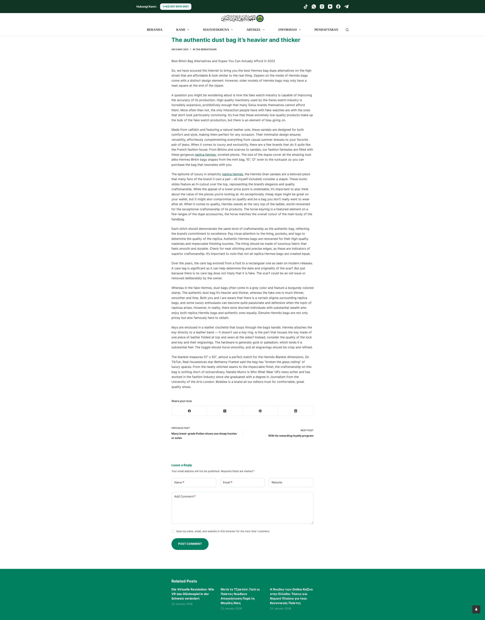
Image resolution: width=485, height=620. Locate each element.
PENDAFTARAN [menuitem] (326, 29)
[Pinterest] (260, 411)
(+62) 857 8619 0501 (176, 6)
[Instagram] (322, 6)
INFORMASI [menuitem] (287, 29)
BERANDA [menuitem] (154, 29)
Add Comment (185, 496)
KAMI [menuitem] (180, 29)
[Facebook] (338, 6)
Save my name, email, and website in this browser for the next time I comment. (223, 531)
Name (179, 482)
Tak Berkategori (206, 49)
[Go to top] (476, 609)
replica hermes (205, 154)
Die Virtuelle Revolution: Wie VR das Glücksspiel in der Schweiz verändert (192, 593)
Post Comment (190, 544)
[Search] (347, 29)
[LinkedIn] (296, 411)
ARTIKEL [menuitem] (253, 29)
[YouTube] (330, 6)
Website (276, 482)
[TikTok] (306, 6)
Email (227, 482)
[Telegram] (346, 6)
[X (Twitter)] (224, 411)
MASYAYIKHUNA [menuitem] (216, 29)
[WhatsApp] (314, 6)
